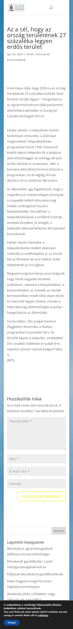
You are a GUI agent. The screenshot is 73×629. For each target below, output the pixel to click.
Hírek (29, 54)
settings (43, 615)
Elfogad (12, 622)
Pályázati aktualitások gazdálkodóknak (35, 574)
